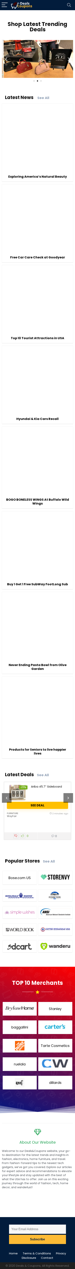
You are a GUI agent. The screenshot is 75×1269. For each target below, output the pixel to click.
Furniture (12, 813)
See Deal (37, 805)
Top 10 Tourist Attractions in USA (37, 338)
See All (43, 97)
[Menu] (4, 5)
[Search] (69, 5)
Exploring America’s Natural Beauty (37, 176)
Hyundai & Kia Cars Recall (37, 419)
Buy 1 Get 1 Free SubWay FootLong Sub (37, 584)
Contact (47, 1258)
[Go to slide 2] (37, 81)
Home (13, 1253)
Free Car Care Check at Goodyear (37, 257)
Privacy (61, 1253)
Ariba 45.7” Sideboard (46, 786)
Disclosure (29, 1258)
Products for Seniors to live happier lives (37, 751)
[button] (6, 59)
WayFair (12, 816)
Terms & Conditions (37, 1253)
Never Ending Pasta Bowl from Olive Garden (38, 667)
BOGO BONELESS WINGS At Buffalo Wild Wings (37, 501)
